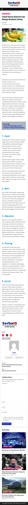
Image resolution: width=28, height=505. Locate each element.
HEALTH (3, 13)
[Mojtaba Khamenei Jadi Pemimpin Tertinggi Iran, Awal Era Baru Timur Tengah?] (14, 462)
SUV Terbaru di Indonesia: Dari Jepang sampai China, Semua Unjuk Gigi (13, 496)
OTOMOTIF (5, 446)
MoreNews (16, 503)
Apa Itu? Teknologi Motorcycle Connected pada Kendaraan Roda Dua (12, 364)
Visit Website (9, 357)
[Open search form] (25, 9)
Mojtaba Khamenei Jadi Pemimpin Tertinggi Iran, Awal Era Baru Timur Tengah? (13, 472)
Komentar (5, 383)
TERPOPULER (18, 468)
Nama (4, 402)
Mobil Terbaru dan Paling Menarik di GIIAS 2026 (13, 450)
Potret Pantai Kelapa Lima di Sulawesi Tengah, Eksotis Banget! (14, 126)
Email (3, 407)
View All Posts (19, 357)
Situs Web (4, 412)
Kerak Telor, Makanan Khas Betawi (9, 370)
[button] (2, 9)
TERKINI (8, 13)
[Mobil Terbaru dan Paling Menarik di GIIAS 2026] (14, 440)
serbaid (4, 22)
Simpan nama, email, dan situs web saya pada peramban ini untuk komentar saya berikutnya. (13, 419)
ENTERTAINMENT (6, 468)
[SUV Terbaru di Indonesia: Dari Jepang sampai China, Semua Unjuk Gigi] (14, 485)
